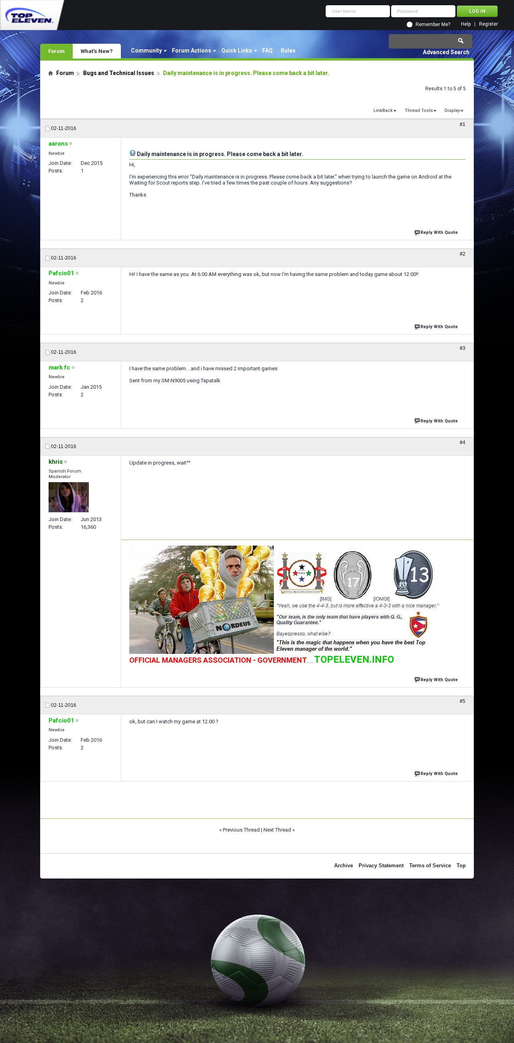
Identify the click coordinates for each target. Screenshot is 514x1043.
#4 (462, 442)
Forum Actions (191, 50)
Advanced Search (446, 52)
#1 (462, 124)
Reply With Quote (439, 232)
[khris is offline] (69, 497)
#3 (462, 348)
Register (488, 24)
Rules (288, 50)
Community (146, 50)
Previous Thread (241, 830)
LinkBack (383, 110)
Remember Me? (433, 24)
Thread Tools (419, 110)
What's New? (97, 51)
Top (461, 865)
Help (466, 24)
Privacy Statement (381, 865)
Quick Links (236, 50)
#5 (462, 701)
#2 (462, 254)
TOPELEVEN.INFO (354, 659)
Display (452, 110)
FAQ (267, 50)
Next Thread (277, 830)
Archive (343, 865)
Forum (56, 51)
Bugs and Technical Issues (118, 73)
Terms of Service (430, 865)
